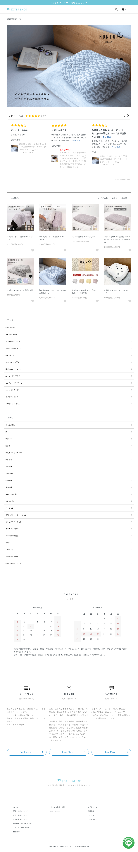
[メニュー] (134, 9)
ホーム (15, 807)
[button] (124, 115)
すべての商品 (10, 425)
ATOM (57, 811)
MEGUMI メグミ (12, 334)
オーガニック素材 (12, 529)
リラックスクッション (14, 522)
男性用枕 (9, 466)
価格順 (114, 198)
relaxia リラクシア (12, 390)
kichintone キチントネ (14, 369)
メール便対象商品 (12, 536)
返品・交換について (20, 815)
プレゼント (10, 549)
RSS (51, 811)
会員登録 (91, 811)
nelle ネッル (10, 355)
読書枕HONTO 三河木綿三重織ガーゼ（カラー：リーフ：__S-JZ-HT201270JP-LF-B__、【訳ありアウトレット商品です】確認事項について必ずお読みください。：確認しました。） (32, 158)
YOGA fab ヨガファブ (13, 348)
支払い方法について (20, 819)
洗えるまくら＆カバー (14, 452)
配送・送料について (20, 811)
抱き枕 (8, 446)
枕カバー (9, 439)
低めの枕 (9, 480)
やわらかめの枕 (11, 494)
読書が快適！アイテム (14, 563)
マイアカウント (93, 807)
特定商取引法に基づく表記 (22, 823)
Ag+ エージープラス (13, 376)
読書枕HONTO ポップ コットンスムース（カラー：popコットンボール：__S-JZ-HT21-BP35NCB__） (113, 154)
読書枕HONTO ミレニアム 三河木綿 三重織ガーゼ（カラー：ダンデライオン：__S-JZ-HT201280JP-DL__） (73, 160)
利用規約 (16, 831)
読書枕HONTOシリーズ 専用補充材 (20, 290)
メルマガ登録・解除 (57, 807)
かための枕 (10, 501)
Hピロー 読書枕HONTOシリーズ (84, 237)
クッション (10, 508)
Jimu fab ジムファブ (13, 341)
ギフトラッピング (12, 397)
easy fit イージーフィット (15, 383)
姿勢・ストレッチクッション (16, 515)
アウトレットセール (13, 404)
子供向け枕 (10, 473)
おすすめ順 (103, 198)
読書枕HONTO (11, 327)
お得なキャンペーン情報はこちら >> (69, 3)
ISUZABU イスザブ (12, 362)
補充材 (8, 542)
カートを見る (92, 819)
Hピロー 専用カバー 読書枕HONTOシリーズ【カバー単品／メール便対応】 (117, 239)
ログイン (91, 815)
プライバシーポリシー (21, 827)
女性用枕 (9, 459)
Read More (25, 752)
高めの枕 (9, 487)
